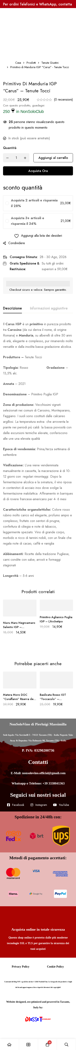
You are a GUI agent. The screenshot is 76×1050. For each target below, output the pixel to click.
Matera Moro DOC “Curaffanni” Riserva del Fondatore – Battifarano (18, 699)
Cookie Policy (55, 966)
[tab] (12, 308)
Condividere (16, 243)
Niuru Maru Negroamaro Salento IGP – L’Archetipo (19, 627)
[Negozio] (28, 1044)
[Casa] (9, 1044)
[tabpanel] (38, 450)
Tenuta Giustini (50, 63)
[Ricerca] (66, 1044)
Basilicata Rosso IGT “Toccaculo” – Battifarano (53, 699)
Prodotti (31, 63)
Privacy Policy (20, 966)
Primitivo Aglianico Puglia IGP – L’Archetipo (56, 619)
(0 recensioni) (63, 99)
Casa (18, 63)
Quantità (9, 148)
